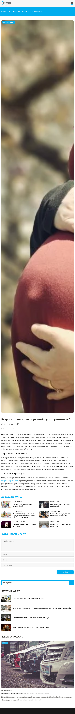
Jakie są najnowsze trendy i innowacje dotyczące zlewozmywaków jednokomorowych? (42, 608)
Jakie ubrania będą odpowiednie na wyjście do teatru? (31, 627)
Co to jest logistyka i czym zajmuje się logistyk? (28, 598)
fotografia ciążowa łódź (9, 481)
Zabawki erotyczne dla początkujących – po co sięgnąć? (21, 693)
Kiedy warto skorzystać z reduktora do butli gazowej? (31, 618)
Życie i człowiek (8, 22)
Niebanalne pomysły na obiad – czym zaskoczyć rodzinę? (61, 515)
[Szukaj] (71, 582)
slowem (4, 424)
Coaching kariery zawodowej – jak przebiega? (23, 505)
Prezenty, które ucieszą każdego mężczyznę (24, 525)
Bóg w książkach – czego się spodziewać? (60, 505)
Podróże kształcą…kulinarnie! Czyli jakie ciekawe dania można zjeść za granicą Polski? (24, 516)
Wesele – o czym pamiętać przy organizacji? (61, 525)
